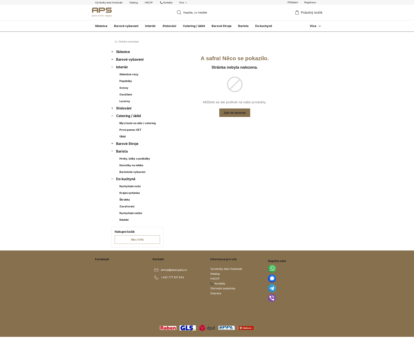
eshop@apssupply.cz (174, 269)
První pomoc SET (130, 129)
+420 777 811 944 (172, 277)
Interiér (122, 67)
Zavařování (126, 206)
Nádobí (124, 219)
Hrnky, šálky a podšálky (134, 158)
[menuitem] (101, 26)
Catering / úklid (128, 116)
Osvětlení (125, 94)
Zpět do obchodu (235, 112)
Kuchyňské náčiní (130, 213)
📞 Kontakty (166, 2)
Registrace (310, 2)
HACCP (149, 2)
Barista (122, 151)
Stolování (123, 108)
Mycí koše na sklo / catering (137, 123)
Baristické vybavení (132, 172)
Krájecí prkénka (129, 193)
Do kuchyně (125, 179)
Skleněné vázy (128, 74)
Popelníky (125, 81)
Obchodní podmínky (222, 288)
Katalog (134, 2)
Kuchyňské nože (130, 186)
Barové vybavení (129, 59)
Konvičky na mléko (131, 165)
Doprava (215, 293)
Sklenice (123, 52)
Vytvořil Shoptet (309, 340)
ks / (137, 239)
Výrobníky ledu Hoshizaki (108, 2)
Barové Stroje (127, 144)
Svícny (123, 87)
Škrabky (124, 199)
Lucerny (124, 101)
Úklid (122, 136)
